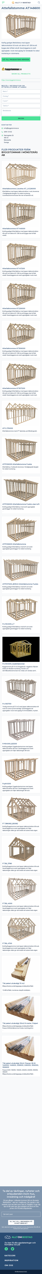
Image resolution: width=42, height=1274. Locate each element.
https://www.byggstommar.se (11, 80)
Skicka (21, 118)
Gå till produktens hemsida (16, 59)
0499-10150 (8, 132)
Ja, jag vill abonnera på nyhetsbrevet (21, 1222)
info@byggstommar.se (11, 128)
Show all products (21, 74)
